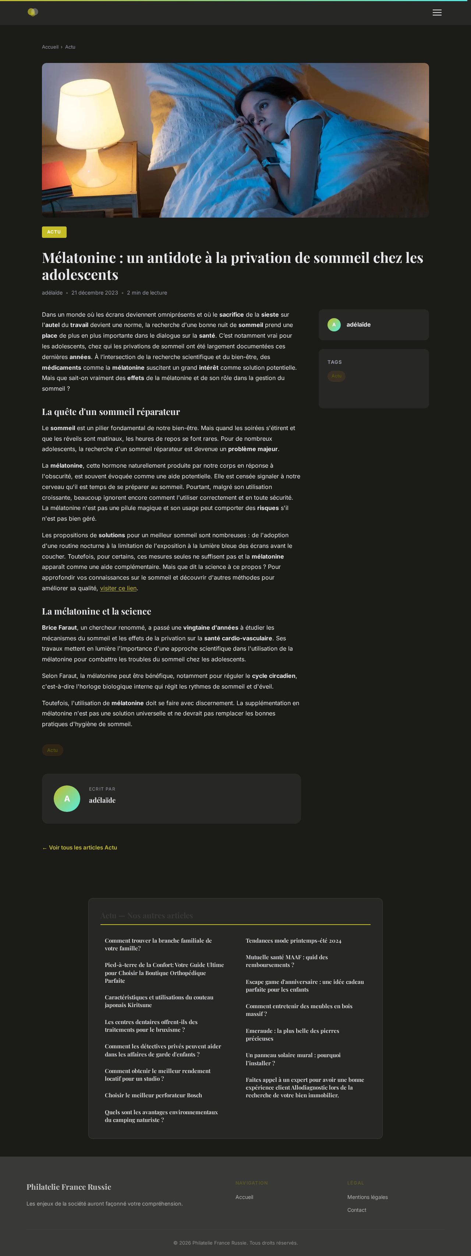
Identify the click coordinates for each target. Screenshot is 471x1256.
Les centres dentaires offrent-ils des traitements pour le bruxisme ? (151, 1025)
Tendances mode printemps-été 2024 (293, 940)
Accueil (50, 47)
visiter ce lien (118, 588)
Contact (356, 1210)
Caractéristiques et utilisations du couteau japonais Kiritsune (159, 1001)
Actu (70, 47)
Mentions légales (367, 1197)
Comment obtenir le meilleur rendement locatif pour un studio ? (157, 1074)
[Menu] (437, 12)
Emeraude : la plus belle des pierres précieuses (292, 1034)
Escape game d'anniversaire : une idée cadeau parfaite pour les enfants (305, 985)
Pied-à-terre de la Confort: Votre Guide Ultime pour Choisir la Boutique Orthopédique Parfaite (164, 972)
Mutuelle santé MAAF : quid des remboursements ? (287, 960)
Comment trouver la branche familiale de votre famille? (158, 944)
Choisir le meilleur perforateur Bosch (153, 1095)
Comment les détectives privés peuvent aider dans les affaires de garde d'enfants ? (163, 1050)
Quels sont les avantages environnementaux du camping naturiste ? (161, 1115)
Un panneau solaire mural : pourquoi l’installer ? (293, 1058)
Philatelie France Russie (68, 1186)
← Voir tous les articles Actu (79, 847)
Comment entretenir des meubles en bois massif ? (299, 1009)
